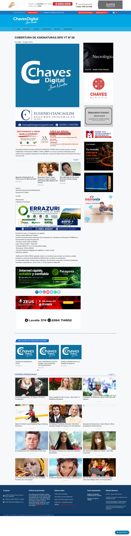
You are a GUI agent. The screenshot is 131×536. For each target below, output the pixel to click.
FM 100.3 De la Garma (85, 12)
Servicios (57, 29)
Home (18, 29)
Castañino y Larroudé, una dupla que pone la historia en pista (116, 497)
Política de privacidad (36, 490)
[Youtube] (116, 13)
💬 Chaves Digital (122, 532)
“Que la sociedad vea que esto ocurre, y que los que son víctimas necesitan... (48, 363)
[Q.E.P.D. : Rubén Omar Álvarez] (98, 58)
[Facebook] (111, 13)
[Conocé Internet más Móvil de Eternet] (98, 156)
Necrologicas (47, 29)
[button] (40, 12)
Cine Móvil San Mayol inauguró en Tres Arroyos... (57, 12)
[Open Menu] (14, 29)
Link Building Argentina (67, 504)
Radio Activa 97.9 (101, 12)
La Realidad (26, 29)
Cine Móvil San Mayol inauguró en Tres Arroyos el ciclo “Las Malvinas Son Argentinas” (116, 507)
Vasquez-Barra (68, 29)
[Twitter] (114, 13)
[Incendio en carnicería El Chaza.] (26, 352)
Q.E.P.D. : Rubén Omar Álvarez (97, 69)
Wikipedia (39, 505)
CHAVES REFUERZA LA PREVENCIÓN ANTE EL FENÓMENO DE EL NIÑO (116, 502)
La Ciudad (36, 29)
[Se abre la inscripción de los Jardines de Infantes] (71, 352)
